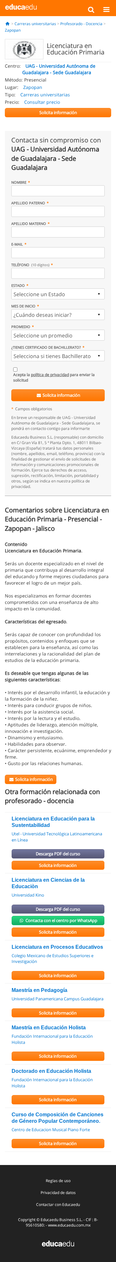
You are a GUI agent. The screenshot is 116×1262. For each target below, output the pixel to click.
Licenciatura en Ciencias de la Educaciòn (48, 883)
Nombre (18, 182)
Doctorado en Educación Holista (51, 1071)
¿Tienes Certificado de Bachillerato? (46, 347)
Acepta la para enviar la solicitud (54, 377)
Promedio (20, 326)
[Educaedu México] (21, 6)
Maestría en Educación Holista (49, 1027)
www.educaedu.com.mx (69, 1225)
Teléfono (30, 264)
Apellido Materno (28, 223)
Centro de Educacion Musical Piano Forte (51, 1129)
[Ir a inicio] (7, 23)
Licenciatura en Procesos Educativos (57, 947)
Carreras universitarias (35, 23)
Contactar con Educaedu (58, 1204)
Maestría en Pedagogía (39, 990)
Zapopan (13, 30)
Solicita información (61, 395)
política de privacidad (50, 374)
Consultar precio (42, 102)
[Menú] (106, 9)
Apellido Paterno (28, 202)
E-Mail (17, 244)
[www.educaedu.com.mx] (58, 1243)
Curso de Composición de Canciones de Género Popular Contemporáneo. (57, 1118)
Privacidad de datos (58, 1192)
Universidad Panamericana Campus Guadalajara (57, 999)
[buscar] (91, 9)
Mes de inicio (23, 306)
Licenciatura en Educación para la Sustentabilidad (53, 822)
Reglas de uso (58, 1180)
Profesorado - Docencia (81, 23)
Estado (18, 285)
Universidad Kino (28, 895)
